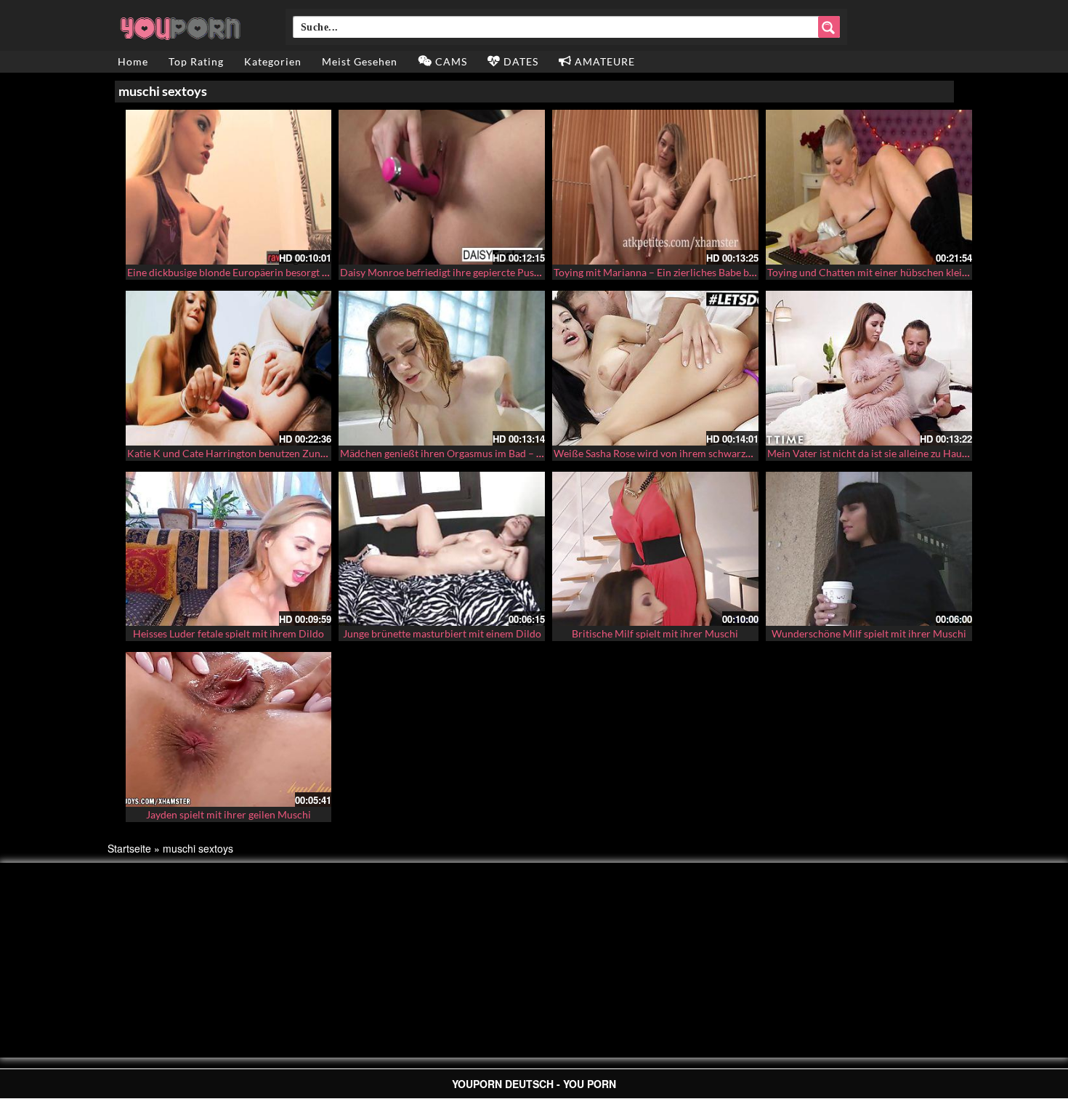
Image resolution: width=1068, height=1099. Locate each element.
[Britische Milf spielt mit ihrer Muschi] (655, 549)
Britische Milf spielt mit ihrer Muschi (655, 633)
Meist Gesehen (359, 61)
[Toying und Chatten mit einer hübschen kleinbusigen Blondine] (869, 187)
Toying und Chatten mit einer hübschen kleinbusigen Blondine (906, 272)
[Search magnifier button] (829, 27)
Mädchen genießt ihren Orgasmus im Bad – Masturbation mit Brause (494, 453)
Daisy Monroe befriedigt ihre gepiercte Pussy (441, 272)
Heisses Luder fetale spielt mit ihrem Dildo (228, 633)
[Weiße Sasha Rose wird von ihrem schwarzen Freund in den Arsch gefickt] (655, 368)
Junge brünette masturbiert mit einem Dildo (442, 633)
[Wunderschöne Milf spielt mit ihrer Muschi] (869, 549)
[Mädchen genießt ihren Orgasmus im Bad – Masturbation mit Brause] (442, 368)
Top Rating (196, 61)
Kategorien (273, 61)
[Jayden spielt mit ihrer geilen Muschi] (229, 729)
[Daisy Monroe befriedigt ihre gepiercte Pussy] (442, 187)
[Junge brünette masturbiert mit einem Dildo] (442, 549)
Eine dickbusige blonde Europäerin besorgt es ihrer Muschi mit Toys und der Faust (311, 272)
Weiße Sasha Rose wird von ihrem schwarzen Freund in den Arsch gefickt (718, 453)
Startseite (129, 848)
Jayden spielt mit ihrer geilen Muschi (228, 814)
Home (133, 61)
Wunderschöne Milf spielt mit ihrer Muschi (869, 633)
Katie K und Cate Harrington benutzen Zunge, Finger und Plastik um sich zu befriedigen (323, 453)
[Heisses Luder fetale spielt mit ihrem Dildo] (229, 549)
